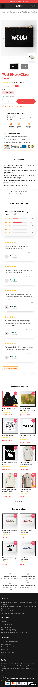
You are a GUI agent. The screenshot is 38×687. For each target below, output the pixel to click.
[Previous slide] (4, 38)
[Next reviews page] (34, 373)
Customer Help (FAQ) (7, 652)
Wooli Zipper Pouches (29, 12)
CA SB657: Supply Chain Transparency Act (14, 632)
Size (3, 89)
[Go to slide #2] (24, 66)
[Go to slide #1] (14, 66)
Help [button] (34, 684)
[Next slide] (34, 38)
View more (19, 501)
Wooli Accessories (13, 12)
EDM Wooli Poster (7, 435)
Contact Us (4, 649)
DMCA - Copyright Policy (8, 630)
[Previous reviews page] (24, 373)
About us (4, 621)
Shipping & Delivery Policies (9, 641)
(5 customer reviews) (17, 82)
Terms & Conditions (7, 624)
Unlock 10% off (4, 678)
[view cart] (35, 6)
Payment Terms (6, 644)
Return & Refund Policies (8, 647)
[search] (32, 6)
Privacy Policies (6, 627)
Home (3, 12)
